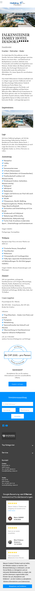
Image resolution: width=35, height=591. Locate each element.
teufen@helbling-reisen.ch (10, 485)
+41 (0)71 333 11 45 (9, 483)
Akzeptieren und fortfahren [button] (17, 586)
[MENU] (1, 2)
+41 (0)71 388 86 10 (9, 469)
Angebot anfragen (17, 384)
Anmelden (17, 416)
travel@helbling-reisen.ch (9, 471)
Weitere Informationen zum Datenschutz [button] (16, 581)
